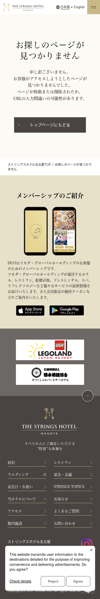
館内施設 (15, 523)
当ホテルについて (22, 499)
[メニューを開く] (93, 7)
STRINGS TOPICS (69, 486)
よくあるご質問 (66, 511)
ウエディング (18, 474)
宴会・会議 (63, 474)
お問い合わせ (64, 523)
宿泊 (11, 462)
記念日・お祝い (20, 486)
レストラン (63, 462)
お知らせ (61, 499)
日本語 (65, 6)
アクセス (15, 511)
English (79, 6)
